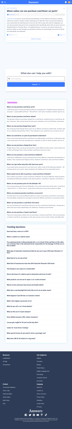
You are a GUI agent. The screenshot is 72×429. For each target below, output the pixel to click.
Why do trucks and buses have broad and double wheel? (25, 285)
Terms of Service (41, 394)
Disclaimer (39, 400)
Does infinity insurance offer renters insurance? (22, 317)
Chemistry (39, 361)
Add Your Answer (36, 39)
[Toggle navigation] (2, 2)
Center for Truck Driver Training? (17, 328)
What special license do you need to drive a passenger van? (26, 333)
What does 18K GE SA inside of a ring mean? (21, 338)
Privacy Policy (40, 397)
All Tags (5, 361)
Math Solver (6, 400)
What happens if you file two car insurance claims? (23, 296)
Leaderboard (6, 358)
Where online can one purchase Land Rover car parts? (32, 11)
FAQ (4, 403)
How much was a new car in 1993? (18, 231)
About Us (39, 387)
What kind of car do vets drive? (17, 258)
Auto (8, 8)
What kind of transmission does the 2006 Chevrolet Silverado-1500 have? (31, 263)
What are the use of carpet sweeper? (19, 312)
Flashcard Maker (7, 394)
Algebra (39, 358)
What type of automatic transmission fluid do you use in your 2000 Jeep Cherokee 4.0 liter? (35, 252)
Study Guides (6, 397)
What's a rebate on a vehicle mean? (18, 237)
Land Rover (10, 19)
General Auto (14, 8)
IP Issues (39, 407)
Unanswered (6, 364)
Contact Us (40, 390)
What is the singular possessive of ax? (19, 301)
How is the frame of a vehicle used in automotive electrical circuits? (29, 274)
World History (41, 368)
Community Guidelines (9, 387)
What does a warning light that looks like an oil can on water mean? (29, 290)
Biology (39, 364)
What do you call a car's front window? (19, 306)
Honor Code (6, 390)
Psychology (40, 374)
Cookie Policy (40, 403)
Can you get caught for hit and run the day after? (22, 322)
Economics (40, 381)
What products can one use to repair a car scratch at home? (26, 280)
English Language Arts (43, 371)
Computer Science (42, 377)
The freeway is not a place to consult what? (21, 269)
